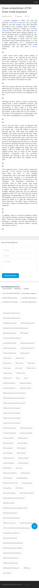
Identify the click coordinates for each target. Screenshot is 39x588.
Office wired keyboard (9, 493)
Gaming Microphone (22, 478)
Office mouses (19, 363)
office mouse (18, 368)
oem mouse (19, 468)
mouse (34, 46)
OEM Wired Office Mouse (10, 513)
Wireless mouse (20, 373)
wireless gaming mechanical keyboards (14, 403)
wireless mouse (7, 378)
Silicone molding (7, 288)
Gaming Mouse (7, 488)
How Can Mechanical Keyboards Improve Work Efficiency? (12, 293)
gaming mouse (7, 363)
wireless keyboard (23, 463)
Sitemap (27, 584)
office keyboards (7, 453)
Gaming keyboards (8, 438)
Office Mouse (19, 488)
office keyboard (21, 453)
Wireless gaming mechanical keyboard (14, 398)
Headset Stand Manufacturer (28, 523)
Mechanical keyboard (26, 428)
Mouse (18, 378)
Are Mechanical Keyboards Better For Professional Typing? (30, 298)
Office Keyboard (7, 478)
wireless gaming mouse (9, 353)
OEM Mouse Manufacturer (10, 563)
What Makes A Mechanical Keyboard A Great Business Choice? (30, 293)
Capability (26, 288)
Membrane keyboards (9, 383)
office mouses (7, 368)
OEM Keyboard (7, 468)
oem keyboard (7, 573)
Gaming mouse (7, 358)
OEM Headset (24, 333)
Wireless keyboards (8, 458)
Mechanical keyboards (9, 428)
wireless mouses (7, 373)
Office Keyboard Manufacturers (12, 318)
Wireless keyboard (23, 458)
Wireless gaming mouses (27, 343)
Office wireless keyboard (27, 493)
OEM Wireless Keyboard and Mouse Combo (15, 508)
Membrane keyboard (25, 383)
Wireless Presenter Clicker (10, 483)
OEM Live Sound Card (9, 523)
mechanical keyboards (9, 433)
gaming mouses (20, 358)
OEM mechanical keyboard (10, 558)
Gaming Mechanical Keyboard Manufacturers (15, 328)
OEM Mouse (27, 568)
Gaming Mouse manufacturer (11, 533)
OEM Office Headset (8, 503)
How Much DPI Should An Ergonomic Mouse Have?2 (11, 302)
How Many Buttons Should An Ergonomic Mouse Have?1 (30, 302)
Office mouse (31, 363)
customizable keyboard (9, 343)
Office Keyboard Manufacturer (11, 518)
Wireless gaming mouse (9, 348)
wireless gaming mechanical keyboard (13, 498)
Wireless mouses (31, 368)
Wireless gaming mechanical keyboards (14, 393)
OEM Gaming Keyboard (9, 333)
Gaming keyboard (23, 438)
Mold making (17, 288)
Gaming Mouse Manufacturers (11, 313)
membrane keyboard (25, 388)
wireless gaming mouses (27, 348)
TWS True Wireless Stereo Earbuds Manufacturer (16, 528)
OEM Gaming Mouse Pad (28, 323)
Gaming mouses (24, 353)
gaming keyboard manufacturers (12, 553)
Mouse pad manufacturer (10, 538)
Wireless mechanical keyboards (12, 408)
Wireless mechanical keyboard (11, 413)
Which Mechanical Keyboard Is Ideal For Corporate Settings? (11, 298)
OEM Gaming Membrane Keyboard (12, 548)
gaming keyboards (8, 443)
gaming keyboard (22, 443)
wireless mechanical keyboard (11, 423)
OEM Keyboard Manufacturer (11, 568)
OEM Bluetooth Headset (9, 323)
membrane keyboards (9, 388)
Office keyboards (8, 448)
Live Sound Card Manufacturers (12, 338)
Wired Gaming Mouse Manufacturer (13, 543)
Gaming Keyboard (27, 483)
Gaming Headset (25, 473)
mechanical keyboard (17, 22)
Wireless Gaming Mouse (9, 473)
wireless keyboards (8, 463)
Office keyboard (21, 448)
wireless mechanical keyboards (12, 418)
